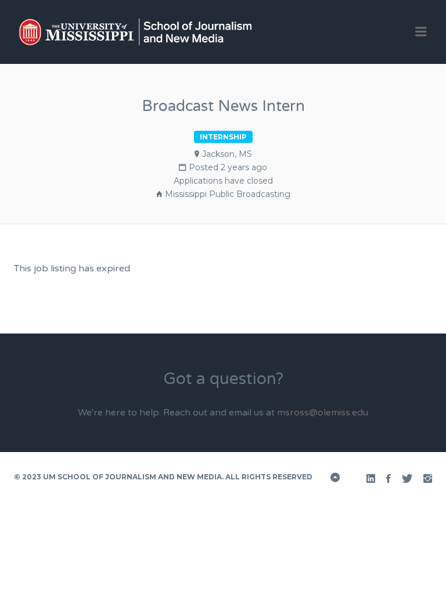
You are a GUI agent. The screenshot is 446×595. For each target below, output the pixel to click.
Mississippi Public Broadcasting (227, 194)
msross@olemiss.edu (322, 412)
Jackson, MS (227, 154)
